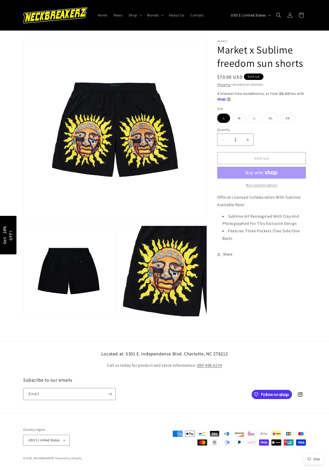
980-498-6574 (209, 365)
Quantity (223, 129)
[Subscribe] (109, 394)
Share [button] (228, 254)
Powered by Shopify (68, 458)
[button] (134, 15)
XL (273, 119)
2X (290, 119)
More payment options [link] (261, 185)
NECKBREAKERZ (44, 458)
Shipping (223, 84)
